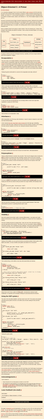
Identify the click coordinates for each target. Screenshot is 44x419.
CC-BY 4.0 (3, 413)
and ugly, (31, 12)
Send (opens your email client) (22, 401)
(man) (11, 411)
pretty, (27, 12)
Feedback (3, 397)
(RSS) (12, 1)
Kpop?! (37, 1)
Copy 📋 (27, 82)
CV (23, 1)
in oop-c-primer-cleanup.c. (34, 371)
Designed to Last (10, 408)
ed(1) (3, 409)
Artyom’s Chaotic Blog (6, 1)
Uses (26, 1)
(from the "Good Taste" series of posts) (16, 123)
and (17, 411)
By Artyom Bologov (5, 10)
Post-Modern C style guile (8, 384)
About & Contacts (18, 1)
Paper (29, 1)
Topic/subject (4, 393)
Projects (33, 1)
